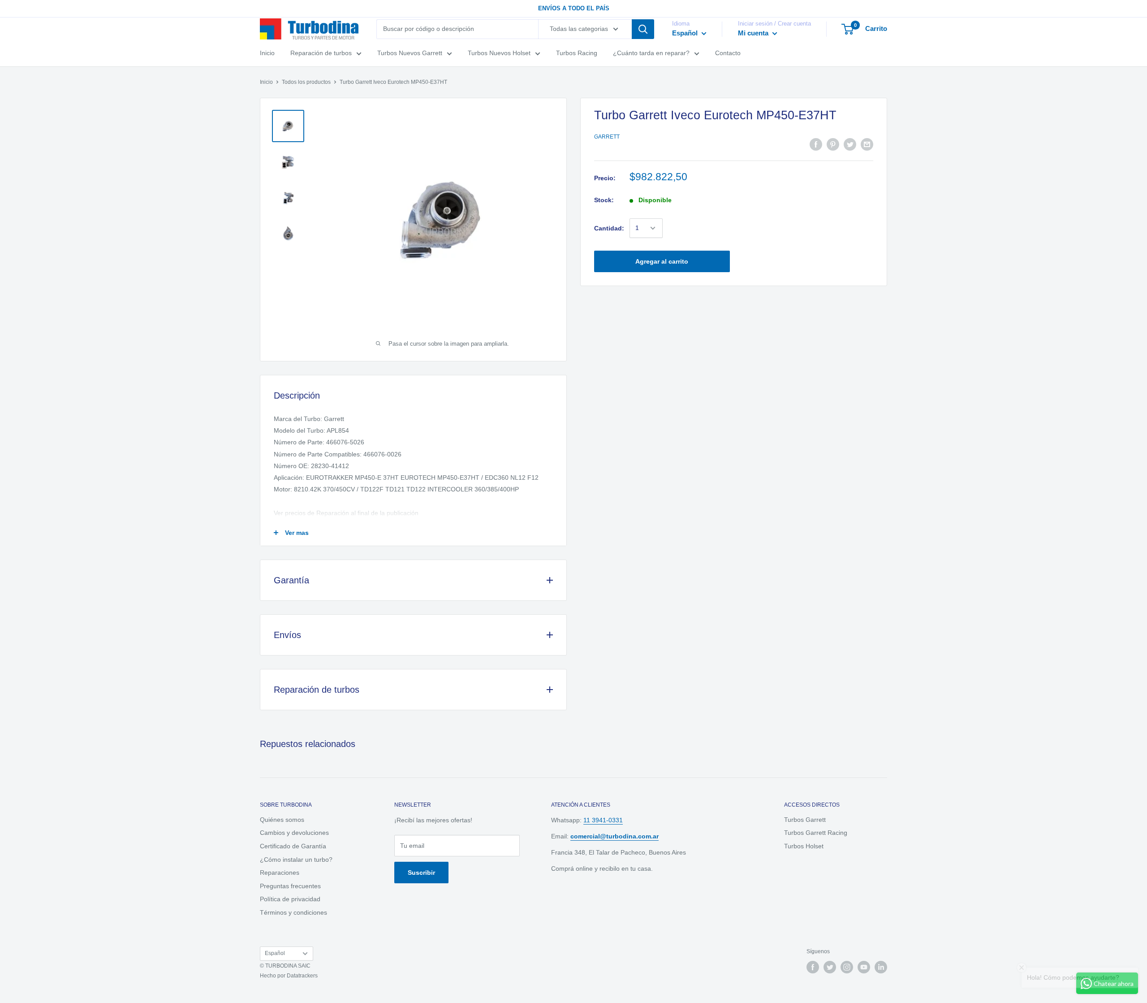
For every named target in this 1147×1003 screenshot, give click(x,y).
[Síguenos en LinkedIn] (881, 967)
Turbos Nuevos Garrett (409, 52)
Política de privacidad (290, 899)
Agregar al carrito (661, 261)
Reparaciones (279, 872)
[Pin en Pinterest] (833, 144)
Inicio (267, 52)
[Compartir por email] (867, 144)
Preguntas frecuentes (290, 886)
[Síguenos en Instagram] (847, 967)
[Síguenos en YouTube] (864, 967)
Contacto (728, 52)
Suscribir (421, 872)
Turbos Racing (576, 52)
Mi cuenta (754, 33)
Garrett (607, 137)
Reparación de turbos (321, 52)
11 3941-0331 (603, 820)
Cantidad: (609, 228)
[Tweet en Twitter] (850, 144)
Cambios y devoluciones (294, 832)
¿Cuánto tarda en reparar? (651, 52)
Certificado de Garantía (293, 846)
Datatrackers (302, 976)
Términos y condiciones (293, 912)
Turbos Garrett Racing (815, 832)
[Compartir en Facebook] (816, 144)
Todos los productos (306, 82)
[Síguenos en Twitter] (830, 967)
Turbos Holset (804, 846)
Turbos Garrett (805, 819)
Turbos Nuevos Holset (499, 52)
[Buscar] (643, 29)
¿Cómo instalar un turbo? (296, 859)
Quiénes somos (282, 819)
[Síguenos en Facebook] (812, 967)
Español (275, 953)
